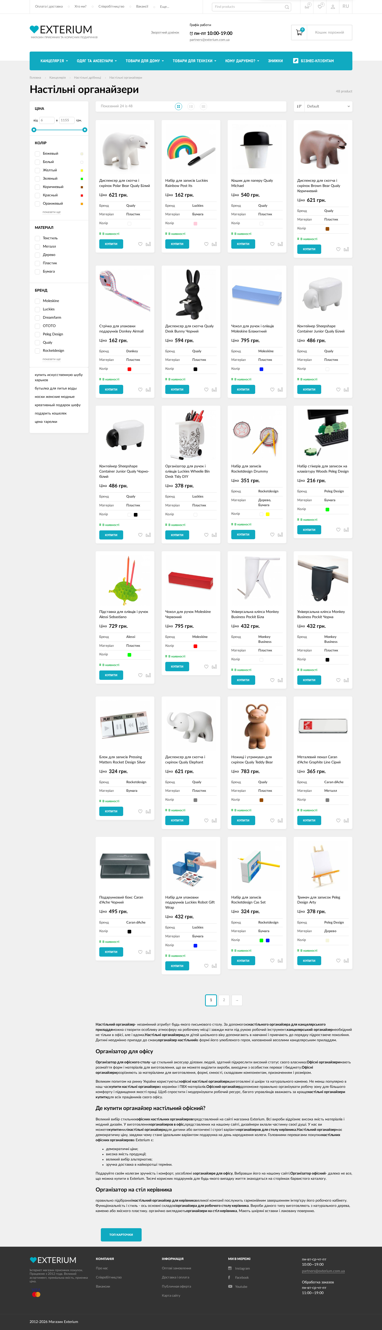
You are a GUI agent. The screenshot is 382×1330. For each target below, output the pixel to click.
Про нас (102, 1268)
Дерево (49, 255)
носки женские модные (55, 397)
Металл (49, 246)
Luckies (49, 309)
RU (346, 6)
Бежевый (50, 153)
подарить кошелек (51, 413)
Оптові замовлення (176, 1268)
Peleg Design (53, 334)
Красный (50, 195)
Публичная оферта (176, 1286)
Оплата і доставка (49, 6)
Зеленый (50, 178)
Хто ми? (81, 6)
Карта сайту (171, 1295)
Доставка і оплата (175, 1277)
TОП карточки (121, 1234)
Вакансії (142, 6)
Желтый (50, 170)
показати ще (52, 212)
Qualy (47, 342)
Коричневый (53, 187)
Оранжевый (53, 203)
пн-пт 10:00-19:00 (212, 33)
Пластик (50, 263)
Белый (48, 162)
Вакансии (103, 1286)
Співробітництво (111, 6)
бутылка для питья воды (56, 388)
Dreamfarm (52, 317)
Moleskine (51, 301)
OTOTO (49, 326)
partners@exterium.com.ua (209, 40)
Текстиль (50, 238)
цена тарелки (46, 422)
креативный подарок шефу (58, 405)
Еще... (164, 7)
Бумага (49, 271)
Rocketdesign (53, 351)
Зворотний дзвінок (165, 32)
